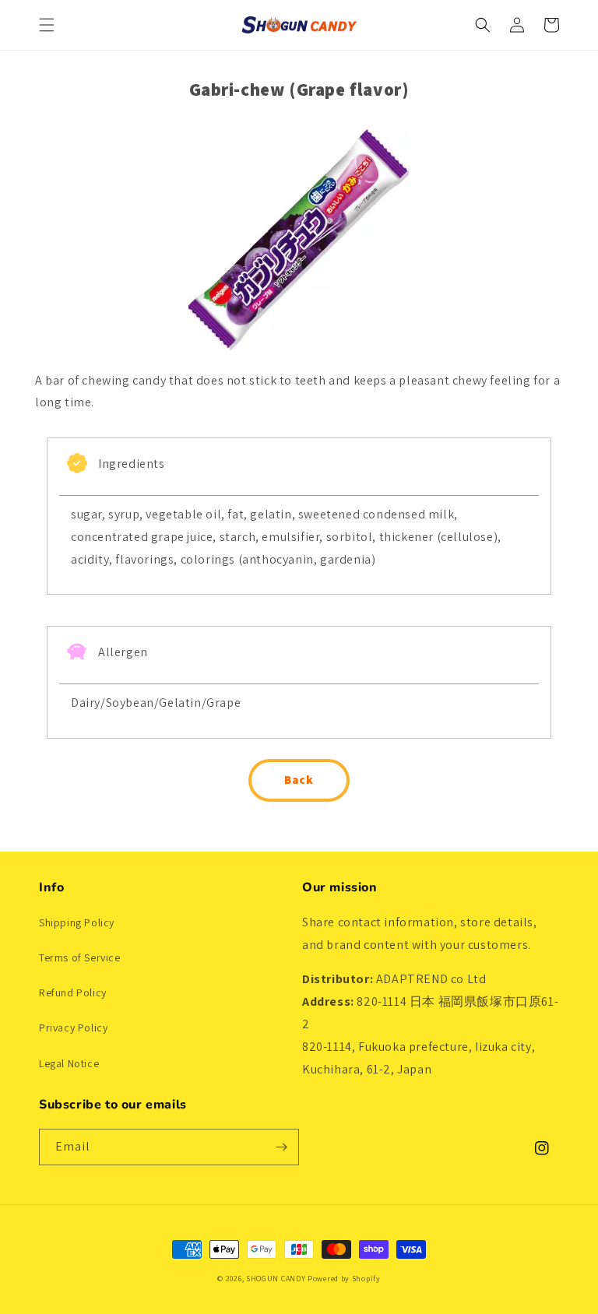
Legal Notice (69, 1063)
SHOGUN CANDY (275, 1279)
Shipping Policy (76, 922)
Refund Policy (73, 993)
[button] (47, 25)
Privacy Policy (73, 1028)
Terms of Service (80, 957)
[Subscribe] (281, 1147)
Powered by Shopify (344, 1279)
